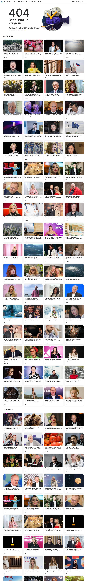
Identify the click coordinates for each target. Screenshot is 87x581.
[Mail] (2, 1)
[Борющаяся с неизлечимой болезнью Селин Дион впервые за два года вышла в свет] (12, 375)
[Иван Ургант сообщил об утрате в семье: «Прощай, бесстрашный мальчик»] (33, 130)
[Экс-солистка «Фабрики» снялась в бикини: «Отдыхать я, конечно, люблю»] (12, 294)
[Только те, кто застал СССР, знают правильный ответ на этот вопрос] (33, 151)
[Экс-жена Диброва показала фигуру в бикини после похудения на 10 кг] (74, 355)
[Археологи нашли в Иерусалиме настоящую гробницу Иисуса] (33, 171)
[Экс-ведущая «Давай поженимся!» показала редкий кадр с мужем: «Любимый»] (53, 192)
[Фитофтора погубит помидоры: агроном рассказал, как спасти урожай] (53, 524)
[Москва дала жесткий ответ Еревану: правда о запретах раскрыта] (74, 69)
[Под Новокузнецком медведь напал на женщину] (33, 504)
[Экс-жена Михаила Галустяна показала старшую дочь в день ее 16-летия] (53, 294)
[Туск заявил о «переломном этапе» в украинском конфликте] (12, 565)
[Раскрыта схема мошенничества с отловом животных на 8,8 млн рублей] (33, 232)
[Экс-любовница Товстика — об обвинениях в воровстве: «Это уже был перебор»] (33, 334)
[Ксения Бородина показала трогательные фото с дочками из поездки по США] (53, 436)
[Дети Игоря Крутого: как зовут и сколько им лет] (53, 110)
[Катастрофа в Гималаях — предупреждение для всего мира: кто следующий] (12, 49)
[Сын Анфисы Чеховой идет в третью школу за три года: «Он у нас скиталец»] (33, 192)
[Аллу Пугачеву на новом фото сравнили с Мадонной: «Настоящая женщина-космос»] (33, 273)
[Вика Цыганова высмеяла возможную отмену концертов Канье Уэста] (53, 565)
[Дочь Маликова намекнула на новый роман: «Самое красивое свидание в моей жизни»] (53, 253)
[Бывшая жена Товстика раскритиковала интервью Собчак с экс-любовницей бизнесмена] (74, 151)
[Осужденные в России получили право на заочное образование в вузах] (53, 69)
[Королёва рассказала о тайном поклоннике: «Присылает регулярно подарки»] (53, 355)
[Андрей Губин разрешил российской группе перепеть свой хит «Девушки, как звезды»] (33, 436)
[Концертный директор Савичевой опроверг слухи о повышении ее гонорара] (12, 273)
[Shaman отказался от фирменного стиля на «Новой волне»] (12, 130)
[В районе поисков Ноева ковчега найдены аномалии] (74, 334)
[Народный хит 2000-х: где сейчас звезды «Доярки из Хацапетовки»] (74, 396)
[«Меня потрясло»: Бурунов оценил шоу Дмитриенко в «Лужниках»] (53, 396)
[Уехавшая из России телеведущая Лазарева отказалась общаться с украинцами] (53, 314)
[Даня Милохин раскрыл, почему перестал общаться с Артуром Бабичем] (74, 171)
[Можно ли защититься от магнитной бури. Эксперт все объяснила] (53, 334)
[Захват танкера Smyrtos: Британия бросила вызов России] (74, 49)
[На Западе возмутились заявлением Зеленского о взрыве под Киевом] (12, 69)
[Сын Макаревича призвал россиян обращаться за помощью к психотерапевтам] (12, 524)
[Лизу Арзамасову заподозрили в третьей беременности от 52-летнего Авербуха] (12, 334)
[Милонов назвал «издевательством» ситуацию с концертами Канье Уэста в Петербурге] (12, 192)
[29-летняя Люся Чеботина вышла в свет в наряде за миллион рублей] (53, 232)
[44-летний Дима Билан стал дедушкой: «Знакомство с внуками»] (74, 524)
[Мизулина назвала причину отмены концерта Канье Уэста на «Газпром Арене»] (12, 253)
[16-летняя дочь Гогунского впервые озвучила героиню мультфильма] (12, 436)
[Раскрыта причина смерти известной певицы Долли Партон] (12, 171)
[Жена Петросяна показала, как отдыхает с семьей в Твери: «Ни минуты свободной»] (33, 355)
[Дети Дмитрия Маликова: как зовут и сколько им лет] (53, 151)
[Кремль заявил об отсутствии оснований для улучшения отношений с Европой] (74, 294)
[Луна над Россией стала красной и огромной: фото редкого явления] (74, 565)
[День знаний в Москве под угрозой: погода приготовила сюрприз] (33, 90)
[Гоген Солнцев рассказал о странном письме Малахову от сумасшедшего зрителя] (12, 545)
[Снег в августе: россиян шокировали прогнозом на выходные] (12, 232)
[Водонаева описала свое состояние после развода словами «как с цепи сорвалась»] (53, 416)
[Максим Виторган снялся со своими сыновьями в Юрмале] (53, 375)
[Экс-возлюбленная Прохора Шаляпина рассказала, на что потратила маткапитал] (33, 69)
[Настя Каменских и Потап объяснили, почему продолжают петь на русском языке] (74, 436)
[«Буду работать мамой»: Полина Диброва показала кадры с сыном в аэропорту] (74, 90)
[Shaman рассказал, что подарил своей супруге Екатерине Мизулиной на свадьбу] (33, 110)
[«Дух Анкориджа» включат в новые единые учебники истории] (33, 416)
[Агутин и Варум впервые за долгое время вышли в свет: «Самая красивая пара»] (12, 457)
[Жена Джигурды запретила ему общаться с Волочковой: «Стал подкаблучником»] (53, 273)
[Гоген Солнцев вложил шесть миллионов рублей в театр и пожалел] (33, 545)
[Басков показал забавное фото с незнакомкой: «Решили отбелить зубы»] (53, 477)
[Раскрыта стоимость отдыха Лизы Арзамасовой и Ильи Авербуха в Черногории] (53, 212)
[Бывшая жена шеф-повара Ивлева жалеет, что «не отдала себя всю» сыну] (53, 545)
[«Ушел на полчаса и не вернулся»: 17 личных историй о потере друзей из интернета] (74, 253)
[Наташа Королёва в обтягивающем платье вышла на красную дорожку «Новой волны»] (53, 504)
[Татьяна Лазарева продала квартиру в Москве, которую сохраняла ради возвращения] (12, 151)
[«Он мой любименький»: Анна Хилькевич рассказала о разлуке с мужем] (12, 416)
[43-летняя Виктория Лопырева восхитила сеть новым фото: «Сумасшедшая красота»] (74, 416)
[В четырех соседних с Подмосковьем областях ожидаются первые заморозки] (12, 90)
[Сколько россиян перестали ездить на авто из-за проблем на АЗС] (53, 457)
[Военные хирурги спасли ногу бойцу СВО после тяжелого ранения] (12, 314)
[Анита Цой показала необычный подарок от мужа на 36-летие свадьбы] (33, 565)
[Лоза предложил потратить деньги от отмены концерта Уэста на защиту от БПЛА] (33, 477)
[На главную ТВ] (4, 1)
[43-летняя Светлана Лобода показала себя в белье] (53, 171)
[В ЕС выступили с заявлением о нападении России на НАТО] (74, 130)
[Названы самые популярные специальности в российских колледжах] (33, 212)
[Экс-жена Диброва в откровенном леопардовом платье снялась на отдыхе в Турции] (33, 396)
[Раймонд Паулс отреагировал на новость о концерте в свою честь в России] (12, 110)
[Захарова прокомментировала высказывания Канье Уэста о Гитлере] (12, 477)
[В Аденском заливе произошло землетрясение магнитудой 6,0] (33, 457)
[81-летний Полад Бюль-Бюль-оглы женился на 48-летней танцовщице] (53, 90)
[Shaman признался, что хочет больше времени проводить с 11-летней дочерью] (33, 524)
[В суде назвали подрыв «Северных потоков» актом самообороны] (74, 273)
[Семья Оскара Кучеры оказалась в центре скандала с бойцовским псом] (74, 504)
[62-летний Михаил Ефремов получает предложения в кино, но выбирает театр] (74, 212)
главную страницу (22, 29)
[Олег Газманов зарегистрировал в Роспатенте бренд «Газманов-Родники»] (74, 457)
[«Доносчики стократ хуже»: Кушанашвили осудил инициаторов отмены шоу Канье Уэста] (74, 110)
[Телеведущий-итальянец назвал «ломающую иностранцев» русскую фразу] (74, 477)
